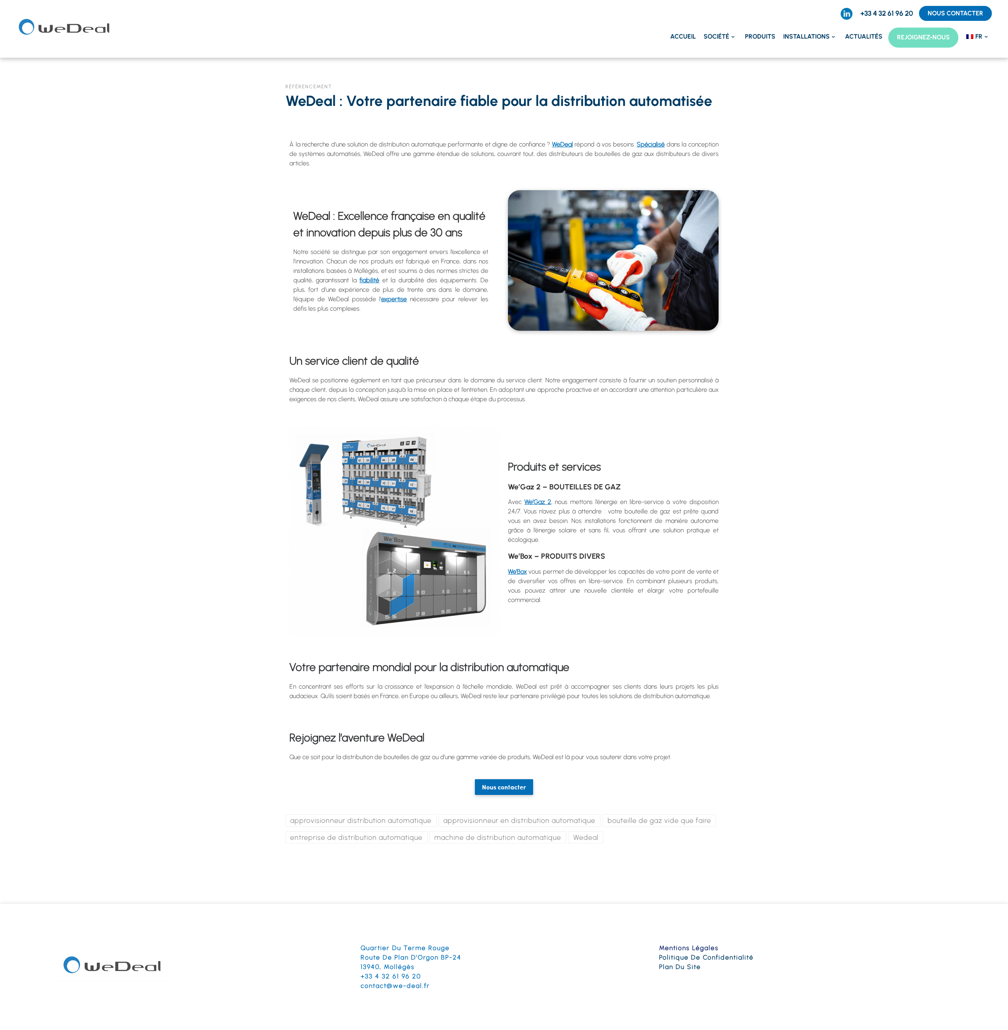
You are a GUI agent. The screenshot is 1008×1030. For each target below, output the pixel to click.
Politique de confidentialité (706, 957)
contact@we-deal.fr (395, 985)
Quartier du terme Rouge (405, 948)
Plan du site (680, 967)
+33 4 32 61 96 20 (391, 976)
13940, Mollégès (388, 967)
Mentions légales (689, 948)
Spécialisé (651, 144)
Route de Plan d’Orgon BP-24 (411, 957)
